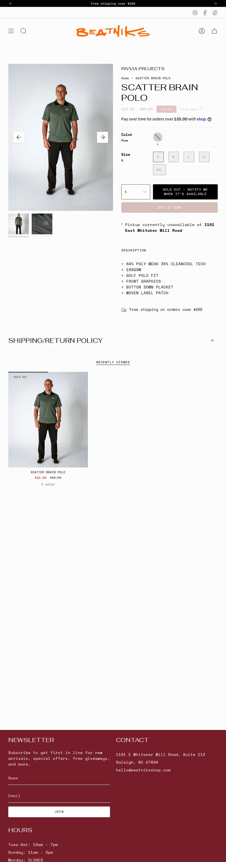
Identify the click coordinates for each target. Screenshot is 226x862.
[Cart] (214, 31)
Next (102, 137)
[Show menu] (11, 31)
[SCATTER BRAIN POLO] (48, 420)
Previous (18, 137)
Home (125, 78)
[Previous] (10, 3)
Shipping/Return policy (55, 340)
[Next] (215, 3)
